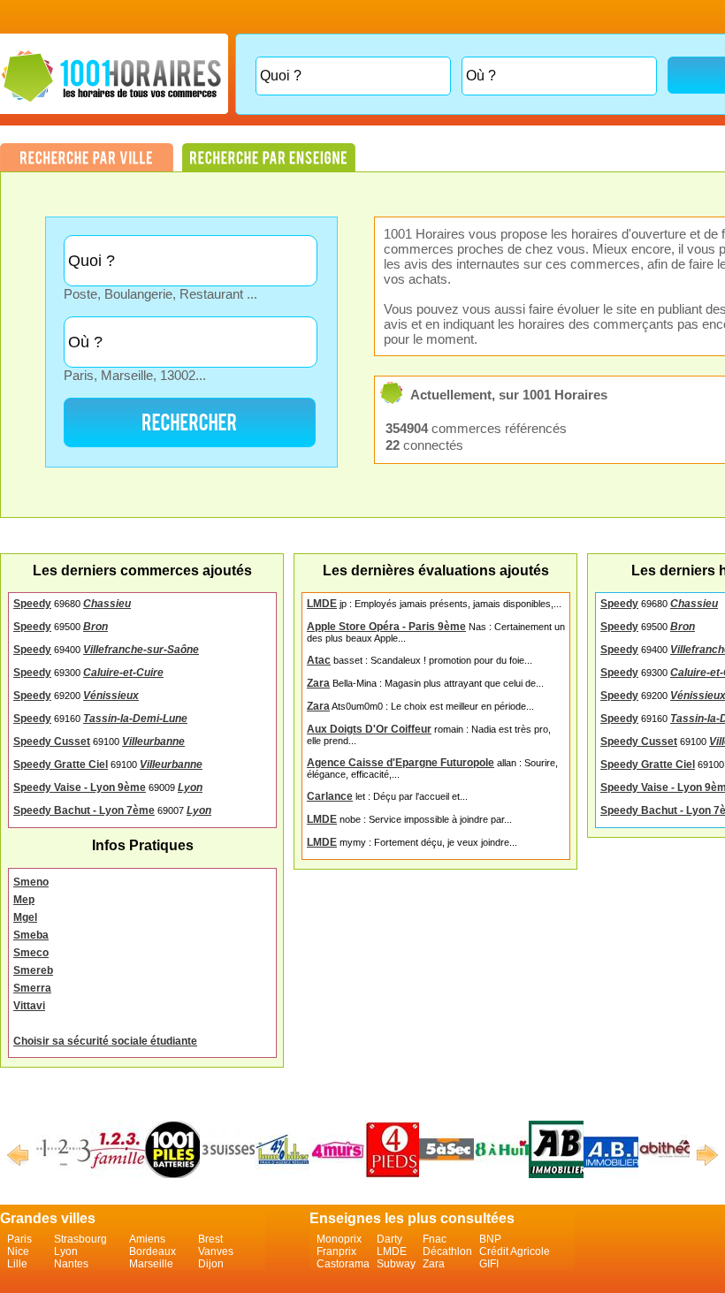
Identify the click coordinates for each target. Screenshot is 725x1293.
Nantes (71, 1264)
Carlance (330, 796)
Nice (18, 1251)
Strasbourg (80, 1239)
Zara (318, 683)
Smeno (31, 882)
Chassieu (107, 603)
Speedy (32, 603)
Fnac (434, 1239)
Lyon (190, 787)
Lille (17, 1264)
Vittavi (29, 1006)
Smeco (31, 953)
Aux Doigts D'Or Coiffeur (369, 729)
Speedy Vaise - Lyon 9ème (79, 787)
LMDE (322, 603)
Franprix (336, 1251)
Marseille (151, 1264)
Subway (396, 1264)
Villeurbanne (153, 741)
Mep (23, 900)
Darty (389, 1239)
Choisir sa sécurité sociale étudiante (105, 1041)
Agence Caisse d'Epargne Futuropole (400, 763)
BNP (490, 1239)
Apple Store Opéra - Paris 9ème (386, 626)
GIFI (489, 1264)
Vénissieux (111, 695)
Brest (210, 1239)
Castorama (343, 1264)
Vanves (215, 1251)
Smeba (31, 935)
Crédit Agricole (514, 1251)
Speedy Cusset (51, 741)
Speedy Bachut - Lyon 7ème (84, 810)
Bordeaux (152, 1251)
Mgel (25, 917)
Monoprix (339, 1239)
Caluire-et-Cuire (123, 672)
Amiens (147, 1239)
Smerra (32, 988)
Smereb (33, 970)
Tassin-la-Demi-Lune (135, 718)
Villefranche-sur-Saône (141, 649)
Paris (19, 1239)
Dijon (211, 1264)
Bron (95, 626)
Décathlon (447, 1251)
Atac (319, 660)
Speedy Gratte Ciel (60, 764)
